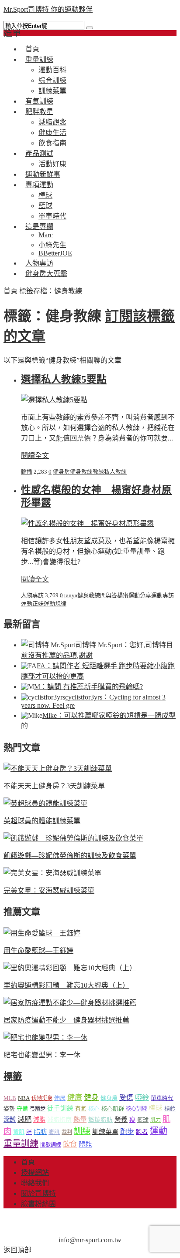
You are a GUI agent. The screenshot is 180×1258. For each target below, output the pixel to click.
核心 (94, 1108)
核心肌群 (112, 1108)
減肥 (24, 1119)
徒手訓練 (60, 1108)
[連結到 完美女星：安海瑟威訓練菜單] (52, 873)
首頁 (10, 291)
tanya (70, 595)
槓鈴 (170, 1108)
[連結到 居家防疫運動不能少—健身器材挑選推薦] (69, 1002)
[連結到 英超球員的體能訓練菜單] (45, 803)
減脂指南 (59, 1120)
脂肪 (40, 1131)
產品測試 (39, 153)
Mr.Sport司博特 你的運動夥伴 (48, 9)
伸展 (60, 1098)
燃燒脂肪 (100, 1120)
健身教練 (81, 471)
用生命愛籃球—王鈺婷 (38, 950)
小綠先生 (52, 245)
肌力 (155, 1120)
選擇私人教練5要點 (64, 379)
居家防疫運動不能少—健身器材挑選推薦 (66, 1020)
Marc (45, 235)
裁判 (67, 1132)
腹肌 (54, 1132)
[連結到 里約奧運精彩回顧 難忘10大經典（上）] (69, 968)
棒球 (45, 195)
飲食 (70, 1144)
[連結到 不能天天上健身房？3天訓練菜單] (57, 768)
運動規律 (55, 603)
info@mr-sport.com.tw (90, 1240)
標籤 (12, 1076)
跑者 (142, 1132)
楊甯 (122, 595)
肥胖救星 (39, 111)
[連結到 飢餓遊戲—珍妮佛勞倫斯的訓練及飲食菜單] (73, 838)
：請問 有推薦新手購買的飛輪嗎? (88, 686)
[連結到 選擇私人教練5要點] (54, 400)
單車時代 (162, 1098)
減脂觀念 (52, 122)
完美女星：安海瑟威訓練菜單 (48, 890)
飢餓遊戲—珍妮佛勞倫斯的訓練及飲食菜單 (69, 855)
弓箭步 (37, 1109)
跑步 (127, 1131)
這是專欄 (39, 226)
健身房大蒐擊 (46, 273)
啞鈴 (142, 1097)
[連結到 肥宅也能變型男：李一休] (45, 1037)
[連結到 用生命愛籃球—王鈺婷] (41, 933)
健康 (74, 1097)
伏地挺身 (41, 1098)
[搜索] (89, 28)
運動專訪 (162, 595)
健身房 (61, 471)
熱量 (80, 1119)
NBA (24, 1098)
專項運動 (39, 184)
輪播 (26, 471)
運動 (158, 1131)
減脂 (39, 1119)
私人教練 (115, 471)
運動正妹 (32, 603)
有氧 (81, 1109)
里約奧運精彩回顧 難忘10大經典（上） (66, 985)
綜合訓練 (52, 80)
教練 (98, 471)
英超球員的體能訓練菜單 (41, 820)
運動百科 (52, 70)
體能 (85, 1144)
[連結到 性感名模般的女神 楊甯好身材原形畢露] (87, 523)
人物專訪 (32, 595)
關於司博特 (38, 1193)
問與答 (108, 595)
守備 (22, 1109)
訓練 (82, 1131)
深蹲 (9, 1119)
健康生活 (52, 132)
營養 (121, 1119)
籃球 (45, 205)
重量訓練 (39, 59)
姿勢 (9, 1109)
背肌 (18, 1132)
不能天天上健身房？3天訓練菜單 (54, 786)
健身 (91, 1097)
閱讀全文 (35, 455)
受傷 (126, 1097)
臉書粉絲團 (38, 1204)
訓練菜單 (105, 1131)
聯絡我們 (35, 1183)
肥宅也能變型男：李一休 (41, 1055)
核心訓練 (136, 1109)
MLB (9, 1098)
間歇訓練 (50, 1145)
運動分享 (139, 595)
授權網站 (35, 1172)
